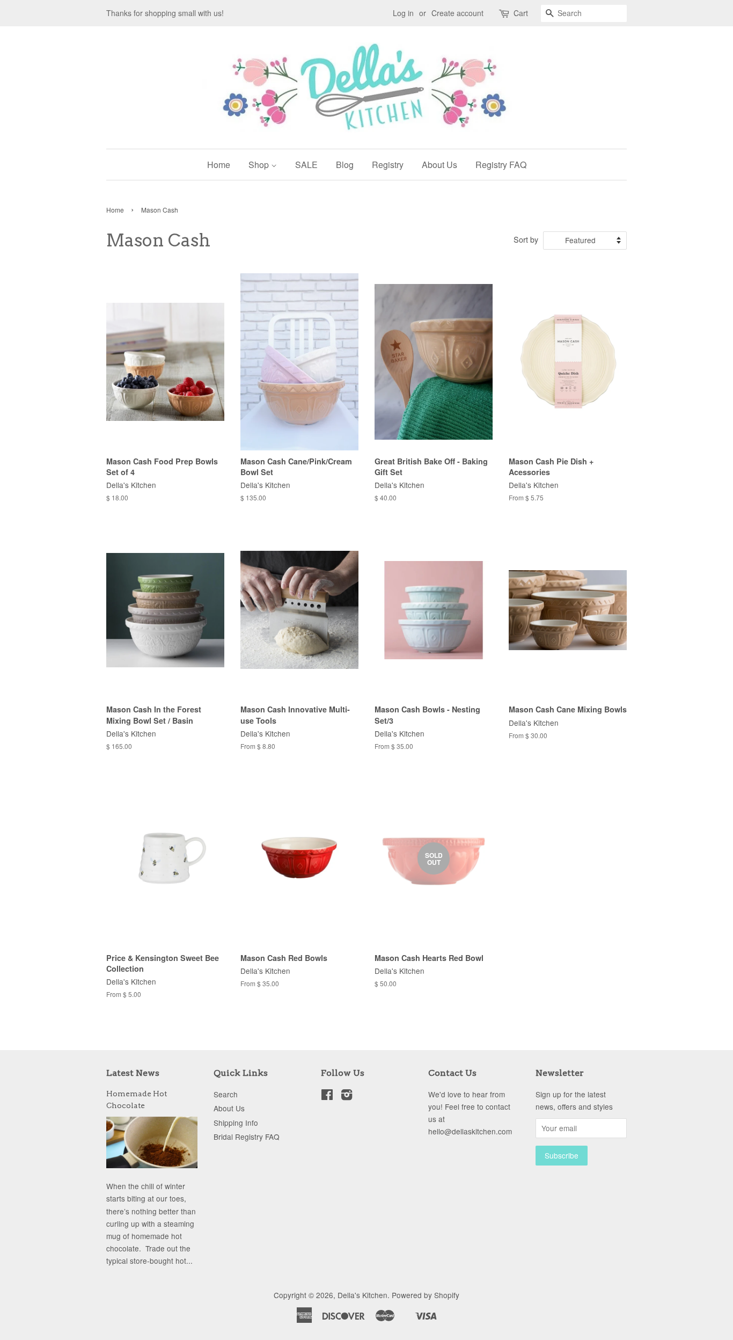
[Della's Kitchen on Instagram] (347, 1096)
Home (218, 164)
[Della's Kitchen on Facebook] (327, 1096)
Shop (259, 164)
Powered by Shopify (425, 1295)
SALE (306, 164)
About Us (439, 164)
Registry (388, 164)
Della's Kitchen (362, 1295)
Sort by (526, 239)
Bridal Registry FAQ (247, 1136)
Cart (521, 13)
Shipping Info (236, 1122)
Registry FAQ (500, 164)
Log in (403, 13)
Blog (345, 164)
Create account (457, 13)
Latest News (132, 1073)
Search (226, 1094)
